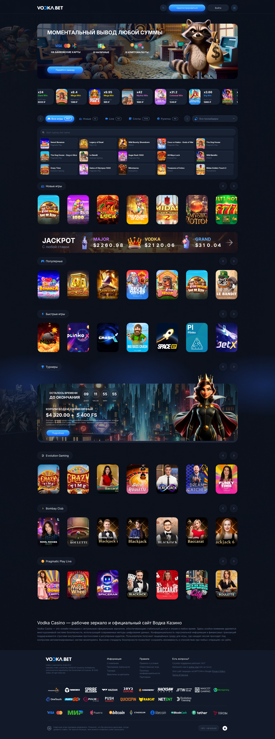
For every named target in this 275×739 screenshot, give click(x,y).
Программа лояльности (118, 667)
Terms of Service (180, 675)
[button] (40, 118)
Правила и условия (149, 663)
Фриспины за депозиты (118, 674)
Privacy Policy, (219, 671)
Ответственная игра (149, 667)
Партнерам (145, 677)
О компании (113, 663)
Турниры (111, 670)
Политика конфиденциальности (150, 671)
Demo (48, 226)
